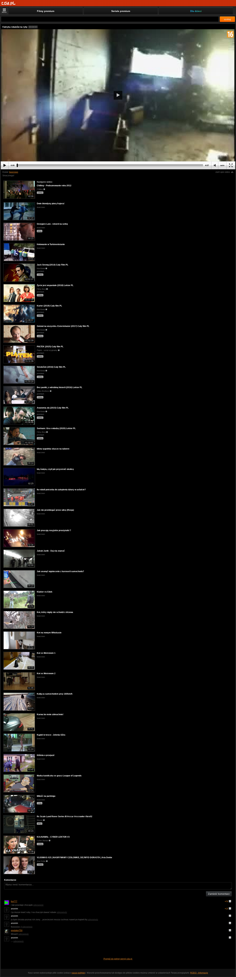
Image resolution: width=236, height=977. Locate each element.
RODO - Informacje (199, 973)
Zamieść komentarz (219, 893)
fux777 (14, 901)
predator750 (16, 930)
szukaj (227, 19)
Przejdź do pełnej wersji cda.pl (118, 959)
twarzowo (13, 172)
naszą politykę (78, 973)
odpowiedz (38, 905)
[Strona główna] (8, 3)
